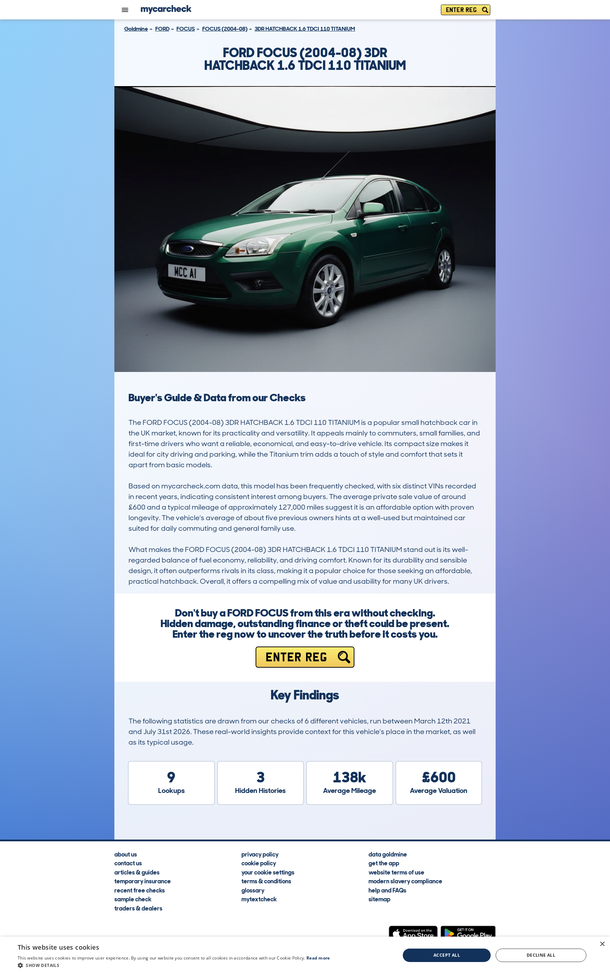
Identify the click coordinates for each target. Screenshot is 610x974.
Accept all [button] (446, 955)
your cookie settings (267, 872)
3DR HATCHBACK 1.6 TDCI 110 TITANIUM (305, 28)
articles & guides (137, 872)
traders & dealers (138, 908)
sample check (132, 898)
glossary (252, 890)
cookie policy (258, 862)
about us (125, 854)
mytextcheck (259, 898)
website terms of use (396, 872)
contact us (128, 862)
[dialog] (305, 955)
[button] (174, 965)
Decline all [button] (541, 955)
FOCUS (186, 28)
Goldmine (136, 28)
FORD (162, 28)
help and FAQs (387, 890)
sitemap (379, 898)
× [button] (602, 944)
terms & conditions (266, 880)
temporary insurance (142, 880)
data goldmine (388, 854)
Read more (318, 958)
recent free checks (139, 890)
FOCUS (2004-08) (224, 28)
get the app (384, 862)
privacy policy (260, 854)
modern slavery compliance (405, 880)
